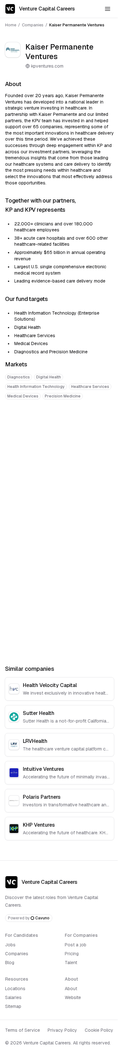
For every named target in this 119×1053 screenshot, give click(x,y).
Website (73, 997)
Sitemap (13, 1006)
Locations (15, 988)
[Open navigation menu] (107, 9)
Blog (9, 962)
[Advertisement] (59, 469)
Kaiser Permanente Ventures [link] (76, 25)
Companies (32, 25)
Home (10, 25)
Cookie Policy (99, 1030)
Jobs (10, 945)
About (71, 988)
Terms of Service (22, 1030)
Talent (71, 962)
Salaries (13, 997)
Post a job (75, 945)
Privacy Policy (62, 1030)
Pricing (72, 953)
